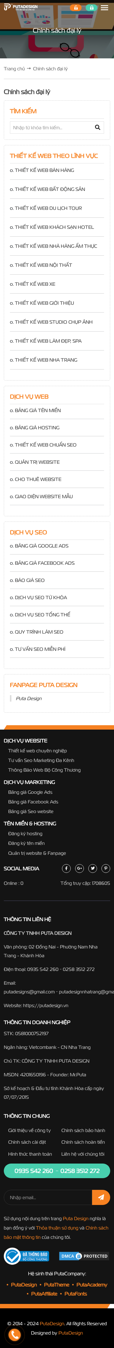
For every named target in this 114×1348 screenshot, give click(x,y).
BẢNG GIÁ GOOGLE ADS (41, 545)
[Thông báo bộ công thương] (30, 1256)
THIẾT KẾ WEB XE (35, 284)
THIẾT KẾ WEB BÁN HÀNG (44, 170)
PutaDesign (52, 1323)
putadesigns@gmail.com (29, 991)
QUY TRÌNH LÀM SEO (39, 631)
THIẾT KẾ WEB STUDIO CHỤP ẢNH (54, 322)
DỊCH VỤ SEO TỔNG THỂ (42, 614)
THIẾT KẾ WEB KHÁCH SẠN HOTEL (54, 227)
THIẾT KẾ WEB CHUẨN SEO (46, 444)
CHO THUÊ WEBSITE (38, 479)
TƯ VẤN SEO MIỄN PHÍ (40, 649)
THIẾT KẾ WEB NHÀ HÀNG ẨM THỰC (56, 246)
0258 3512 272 (79, 969)
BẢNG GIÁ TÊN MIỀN (38, 410)
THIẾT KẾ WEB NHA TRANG (46, 359)
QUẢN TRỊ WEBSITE (37, 462)
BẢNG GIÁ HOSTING (37, 427)
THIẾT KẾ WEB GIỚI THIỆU (44, 303)
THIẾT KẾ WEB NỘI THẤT (43, 265)
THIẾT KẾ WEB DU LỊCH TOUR (48, 208)
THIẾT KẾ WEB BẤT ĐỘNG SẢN (50, 189)
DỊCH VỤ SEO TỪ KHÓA (41, 597)
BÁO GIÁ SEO (30, 580)
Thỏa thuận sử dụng (57, 1227)
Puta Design (29, 698)
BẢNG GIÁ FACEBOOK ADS (45, 563)
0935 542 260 (42, 969)
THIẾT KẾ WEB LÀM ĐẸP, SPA (48, 340)
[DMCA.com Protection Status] (84, 1256)
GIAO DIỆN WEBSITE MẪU (44, 496)
